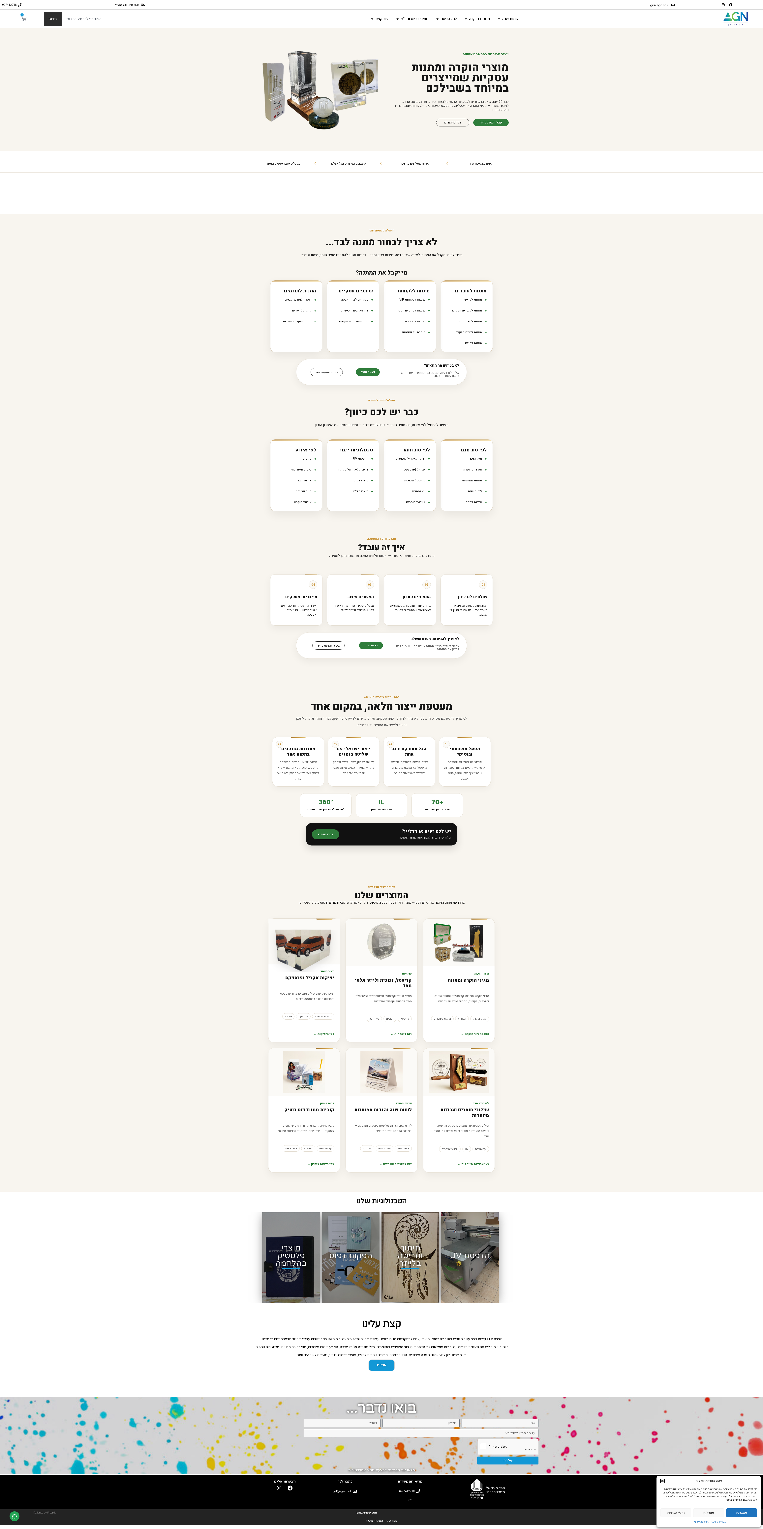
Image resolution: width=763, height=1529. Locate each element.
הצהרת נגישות (374, 1520)
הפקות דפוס (350, 1255)
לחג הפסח (449, 19)
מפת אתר (391, 1520)
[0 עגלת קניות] (23, 18)
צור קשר (381, 19)
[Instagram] (723, 5)
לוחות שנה (510, 19)
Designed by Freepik (44, 1512)
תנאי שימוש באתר (366, 1512)
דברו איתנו (325, 834)
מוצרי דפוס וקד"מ (414, 19)
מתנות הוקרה (479, 19)
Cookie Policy (718, 1521)
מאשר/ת (741, 1513)
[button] (662, 1481)
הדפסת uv (470, 1255)
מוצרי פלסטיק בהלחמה (291, 1255)
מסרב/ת (708, 1513)
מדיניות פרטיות (701, 1521)
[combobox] (120, 19)
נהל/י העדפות (676, 1513)
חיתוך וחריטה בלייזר (410, 1255)
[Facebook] (730, 5)
